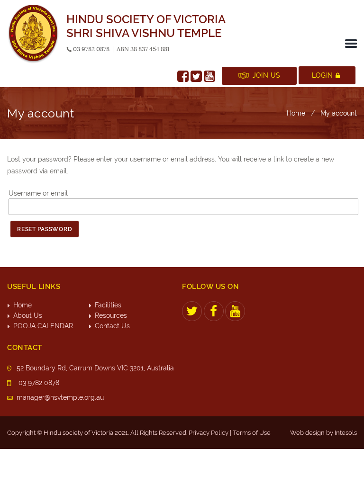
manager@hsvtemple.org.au (60, 397)
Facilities (108, 305)
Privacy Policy (208, 432)
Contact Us (112, 326)
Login (322, 75)
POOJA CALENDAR (43, 326)
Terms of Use (252, 432)
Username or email (38, 193)
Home (296, 113)
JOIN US (267, 75)
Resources (111, 315)
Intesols (346, 432)
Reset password (44, 229)
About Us (27, 315)
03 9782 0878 (91, 49)
